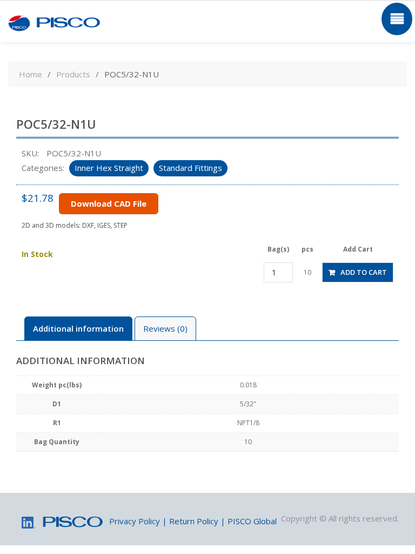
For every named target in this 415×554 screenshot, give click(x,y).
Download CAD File (108, 203)
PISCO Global (252, 521)
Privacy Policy (134, 521)
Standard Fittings (190, 167)
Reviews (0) (165, 328)
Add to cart (363, 272)
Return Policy (193, 521)
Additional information (78, 328)
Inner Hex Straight (109, 167)
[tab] (78, 328)
